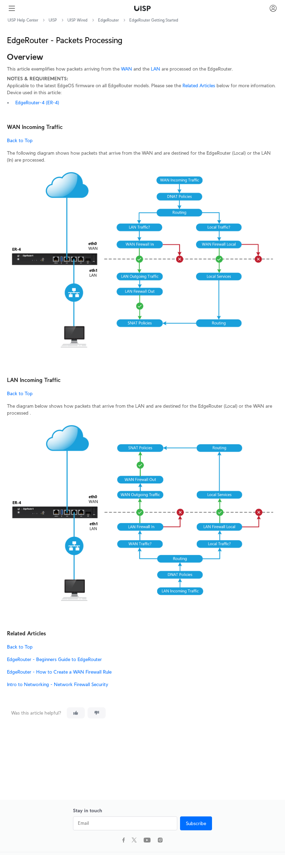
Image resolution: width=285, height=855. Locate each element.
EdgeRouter (108, 20)
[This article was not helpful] (97, 712)
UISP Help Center (23, 20)
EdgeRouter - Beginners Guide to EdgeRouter (54, 659)
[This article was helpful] (76, 712)
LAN (155, 69)
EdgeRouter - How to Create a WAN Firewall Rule (59, 672)
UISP (53, 20)
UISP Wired (77, 20)
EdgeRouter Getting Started (153, 20)
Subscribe (196, 823)
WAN (126, 69)
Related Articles (198, 85)
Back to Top (20, 140)
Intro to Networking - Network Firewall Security (57, 684)
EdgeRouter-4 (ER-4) (37, 102)
